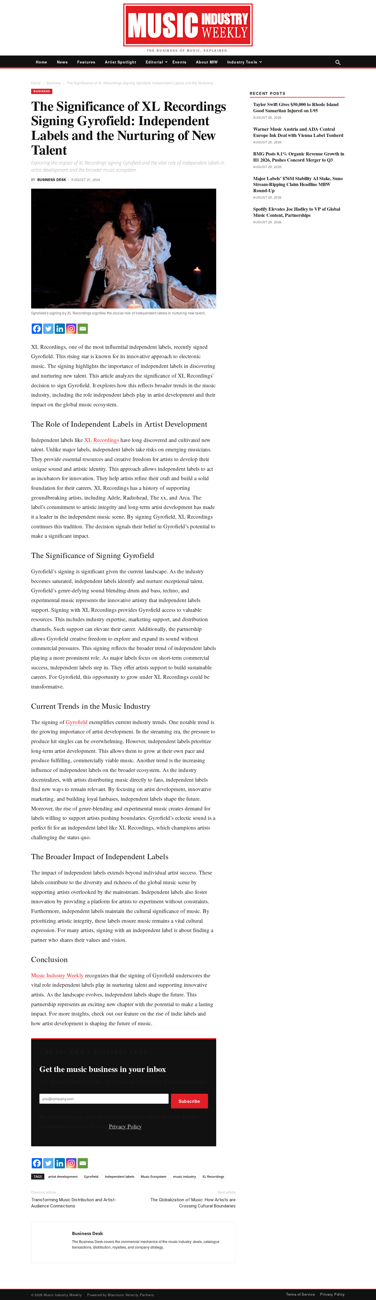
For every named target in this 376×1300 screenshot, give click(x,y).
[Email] (83, 329)
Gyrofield (77, 722)
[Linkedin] (60, 329)
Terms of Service (300, 1294)
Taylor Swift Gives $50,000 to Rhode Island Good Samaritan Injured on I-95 (296, 107)
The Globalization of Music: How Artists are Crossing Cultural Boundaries (193, 1203)
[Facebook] (37, 329)
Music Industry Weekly (57, 975)
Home (42, 62)
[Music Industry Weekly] (188, 25)
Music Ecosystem (154, 1176)
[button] (338, 63)
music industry (184, 1176)
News (62, 62)
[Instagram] (71, 329)
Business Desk (51, 179)
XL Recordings (101, 439)
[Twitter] (48, 329)
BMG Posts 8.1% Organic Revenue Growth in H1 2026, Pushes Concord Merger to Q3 (298, 157)
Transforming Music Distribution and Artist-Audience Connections (73, 1203)
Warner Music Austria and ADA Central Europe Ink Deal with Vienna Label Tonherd (298, 132)
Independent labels (119, 1176)
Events (179, 62)
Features (86, 62)
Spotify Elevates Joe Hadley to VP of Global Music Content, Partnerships (296, 212)
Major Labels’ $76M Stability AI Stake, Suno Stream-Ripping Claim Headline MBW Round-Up (298, 184)
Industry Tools (242, 62)
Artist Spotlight (120, 62)
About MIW (207, 62)
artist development (63, 1176)
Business (53, 82)
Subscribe (189, 1101)
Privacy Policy (125, 1126)
